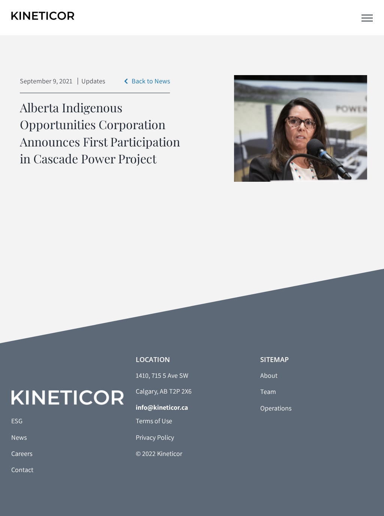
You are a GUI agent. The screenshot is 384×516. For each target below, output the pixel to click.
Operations (275, 408)
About (269, 375)
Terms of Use (154, 420)
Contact (22, 469)
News (19, 437)
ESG (16, 420)
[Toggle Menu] (367, 18)
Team (268, 391)
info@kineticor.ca (162, 407)
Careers (21, 453)
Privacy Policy (155, 437)
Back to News (151, 81)
